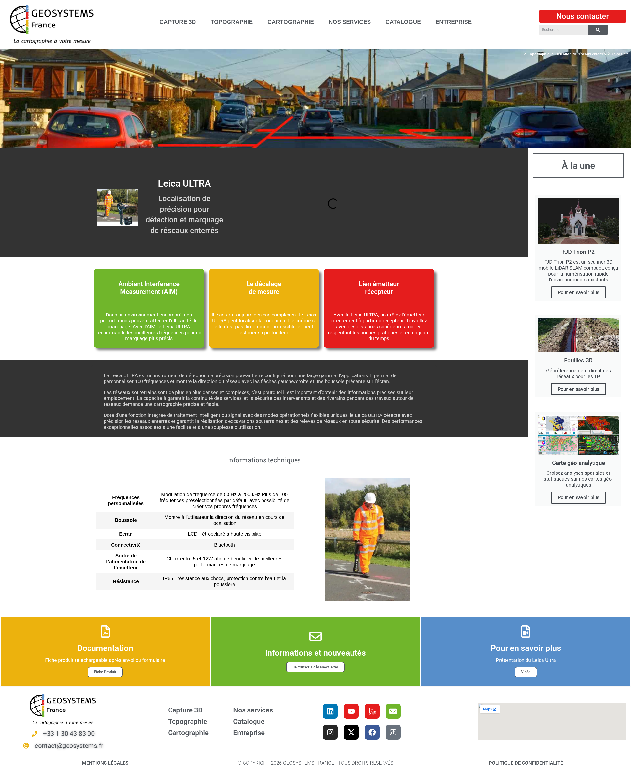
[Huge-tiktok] (393, 732)
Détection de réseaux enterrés (580, 54)
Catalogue (248, 721)
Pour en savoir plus (578, 292)
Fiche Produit (105, 672)
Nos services (253, 710)
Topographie (538, 54)
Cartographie (188, 733)
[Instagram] (330, 732)
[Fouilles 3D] (372, 711)
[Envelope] (393, 711)
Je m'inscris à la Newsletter (315, 667)
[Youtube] (351, 711)
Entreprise (249, 733)
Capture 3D (185, 710)
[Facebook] (372, 732)
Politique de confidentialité (526, 763)
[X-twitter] (351, 732)
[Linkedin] (330, 711)
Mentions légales (105, 763)
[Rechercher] (598, 30)
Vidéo (526, 672)
